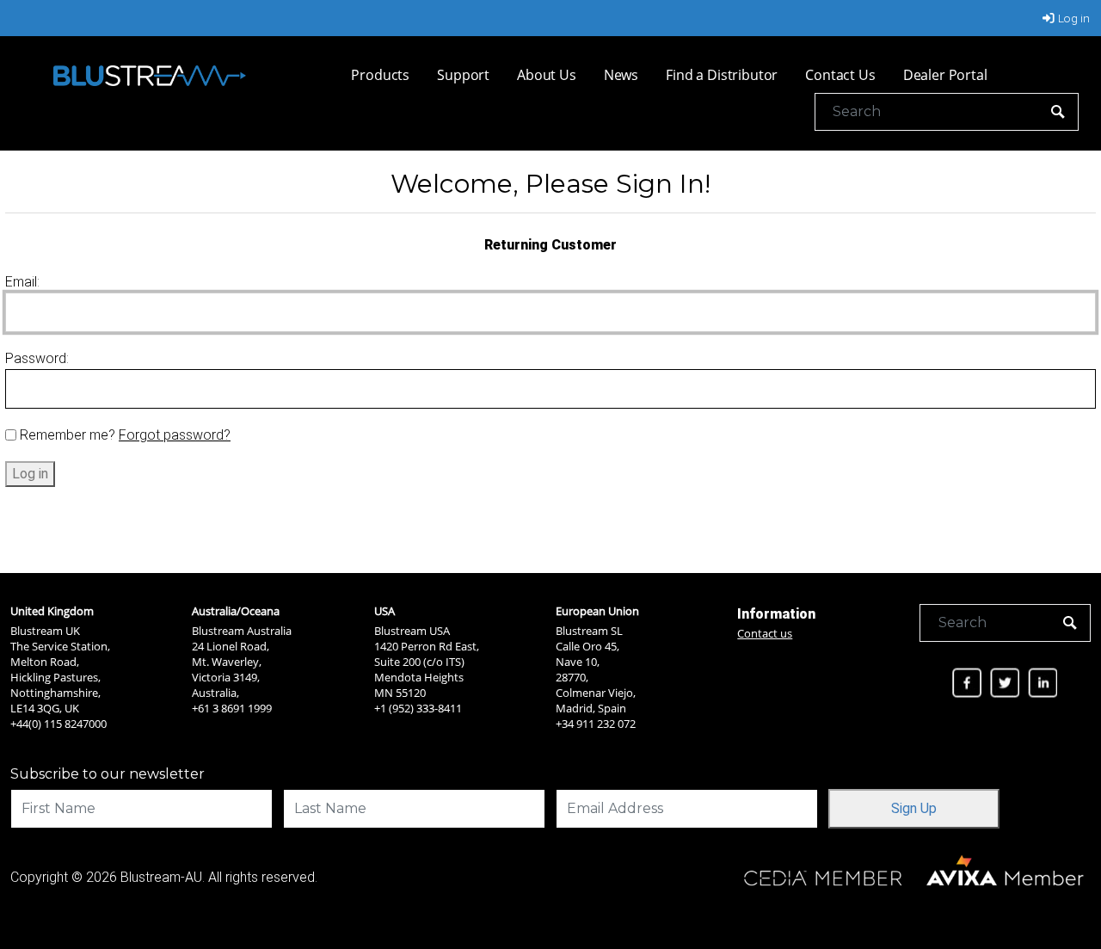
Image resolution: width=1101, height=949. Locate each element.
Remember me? (67, 435)
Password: (37, 358)
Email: (22, 282)
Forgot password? (175, 435)
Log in (1074, 18)
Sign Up (914, 808)
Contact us (764, 633)
